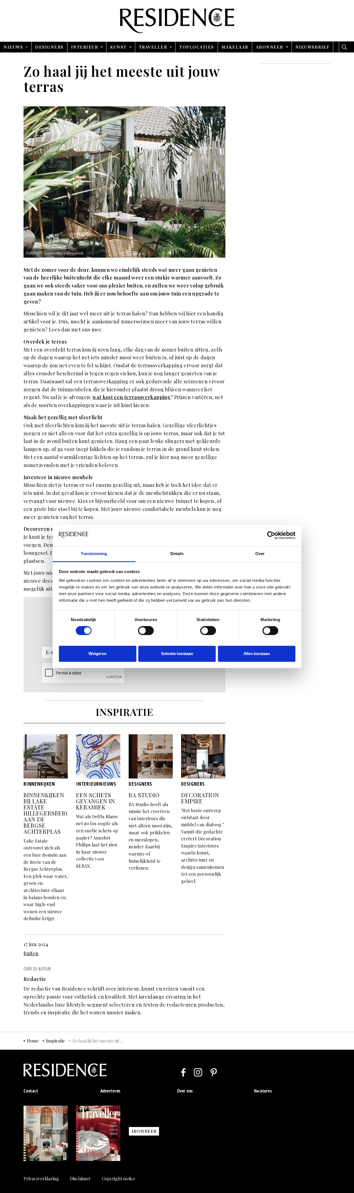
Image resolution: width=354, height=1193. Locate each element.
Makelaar (235, 47)
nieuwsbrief (312, 47)
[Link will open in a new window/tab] (183, 1072)
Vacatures (263, 1091)
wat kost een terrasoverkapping (131, 397)
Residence (177, 20)
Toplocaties (196, 47)
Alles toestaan (256, 653)
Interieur (84, 47)
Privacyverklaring (41, 1178)
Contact (31, 1091)
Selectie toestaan (177, 653)
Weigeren (97, 653)
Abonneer (269, 47)
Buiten (31, 953)
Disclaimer (80, 1178)
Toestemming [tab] (94, 553)
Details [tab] (177, 553)
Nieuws (13, 47)
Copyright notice (118, 1178)
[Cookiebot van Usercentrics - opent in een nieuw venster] (271, 535)
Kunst (118, 47)
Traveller (153, 47)
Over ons (185, 1091)
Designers (49, 47)
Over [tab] (260, 553)
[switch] (146, 630)
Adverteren (110, 1091)
